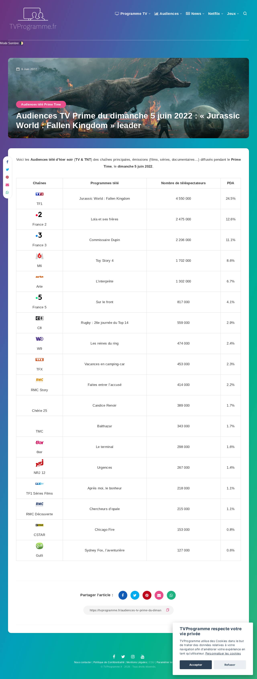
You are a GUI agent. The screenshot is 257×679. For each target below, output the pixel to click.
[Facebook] (114, 656)
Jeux (231, 14)
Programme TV (133, 14)
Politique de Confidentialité (108, 662)
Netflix (214, 14)
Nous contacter (82, 662)
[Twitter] (123, 656)
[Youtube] (142, 656)
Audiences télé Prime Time (41, 104)
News (195, 14)
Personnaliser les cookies (223, 653)
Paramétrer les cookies (170, 662)
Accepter (195, 664)
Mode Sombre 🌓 (11, 43)
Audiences (169, 14)
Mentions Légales (136, 662)
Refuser (229, 664)
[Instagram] (133, 656)
